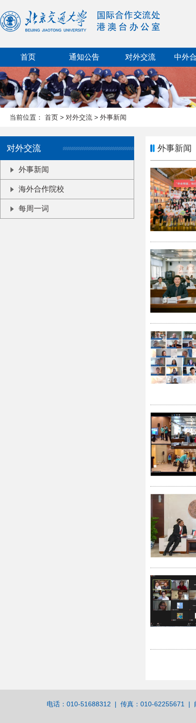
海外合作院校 (41, 189)
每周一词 (34, 208)
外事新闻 (113, 117)
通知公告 (84, 57)
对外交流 (80, 117)
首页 (28, 57)
